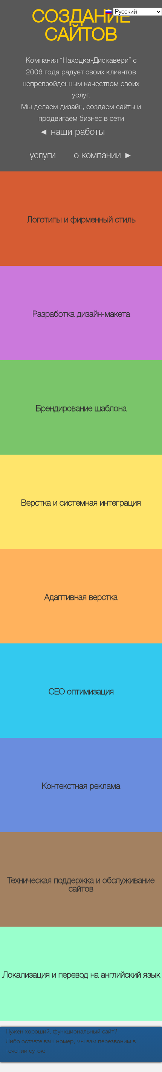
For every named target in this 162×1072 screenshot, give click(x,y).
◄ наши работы (72, 131)
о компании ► (103, 155)
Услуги (43, 155)
